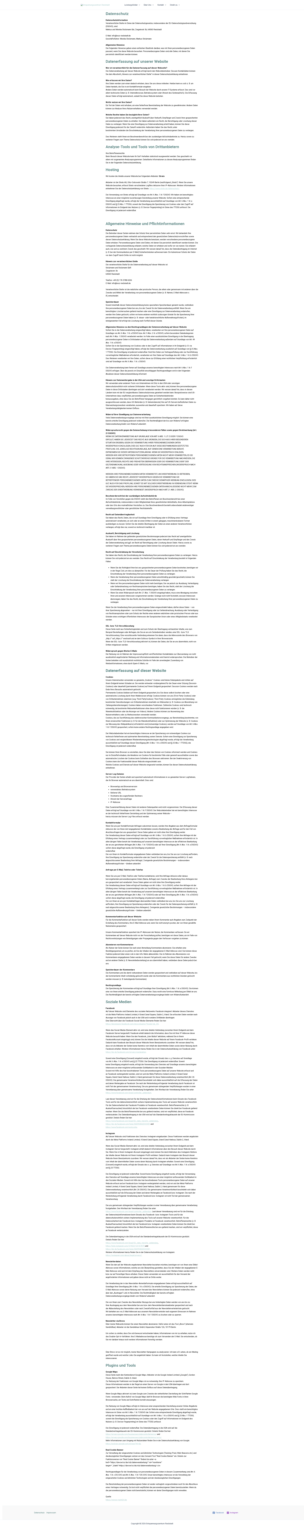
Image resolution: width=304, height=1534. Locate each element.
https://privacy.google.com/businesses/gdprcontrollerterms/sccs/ (133, 1437)
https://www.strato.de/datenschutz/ (164, 188)
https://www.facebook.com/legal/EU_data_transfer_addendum (132, 1121)
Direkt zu (173, 5)
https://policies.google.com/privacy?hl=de (123, 1444)
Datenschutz (39, 1513)
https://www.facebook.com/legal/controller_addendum (128, 1093)
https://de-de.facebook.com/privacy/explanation (126, 1052)
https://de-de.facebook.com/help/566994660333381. (128, 1249)
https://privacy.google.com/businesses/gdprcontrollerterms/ (131, 1434)
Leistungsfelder (131, 5)
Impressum (51, 1513)
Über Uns (147, 5)
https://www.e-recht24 (115, 1500)
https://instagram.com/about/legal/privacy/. (124, 1255)
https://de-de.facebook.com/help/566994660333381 (128, 1124)
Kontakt (160, 5)
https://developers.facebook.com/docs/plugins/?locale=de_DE (132, 1024)
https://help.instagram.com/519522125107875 (125, 1246)
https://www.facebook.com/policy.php (121, 1127)
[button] (139, 5)
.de (125, 1500)
